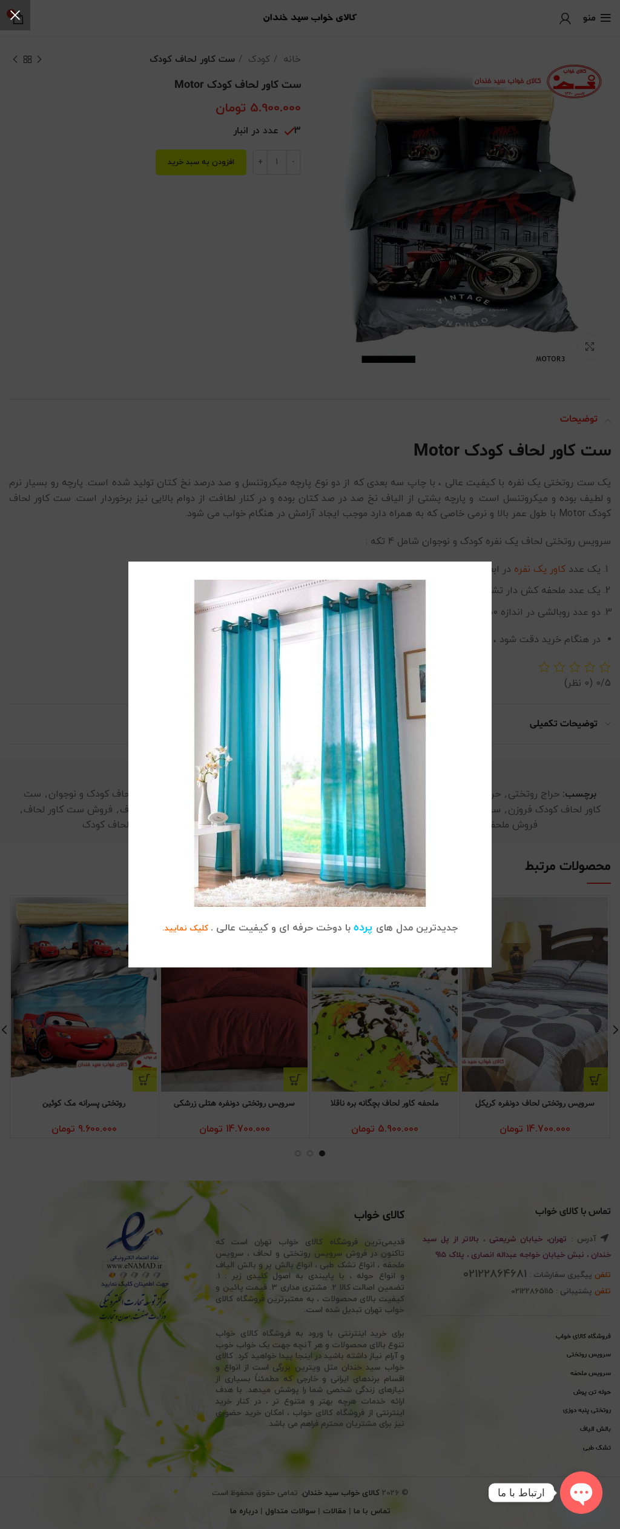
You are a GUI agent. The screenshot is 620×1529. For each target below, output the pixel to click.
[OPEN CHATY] (581, 1492)
